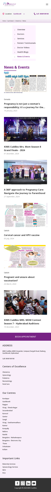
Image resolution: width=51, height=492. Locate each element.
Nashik (4, 435)
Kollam (4, 450)
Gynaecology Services (10, 467)
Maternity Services (8, 464)
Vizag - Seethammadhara (11, 423)
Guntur (4, 417)
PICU (4, 473)
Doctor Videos (23, 47)
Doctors (20, 34)
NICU (4, 470)
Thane (4, 444)
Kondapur (5, 399)
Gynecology (6, 375)
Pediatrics (5, 378)
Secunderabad (7, 411)
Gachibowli (10, 21)
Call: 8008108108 (42, 14)
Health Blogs (22, 52)
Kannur (4, 426)
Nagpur (5, 405)
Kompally (5, 429)
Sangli (4, 420)
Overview (21, 29)
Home (4, 21)
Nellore (5, 432)
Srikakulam (6, 447)
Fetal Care (6, 384)
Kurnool (5, 414)
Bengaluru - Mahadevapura (11, 438)
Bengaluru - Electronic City (11, 441)
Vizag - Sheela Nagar (9, 408)
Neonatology (7, 381)
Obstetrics (18, 21)
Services (20, 38)
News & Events (23, 56)
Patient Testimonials (26, 43)
